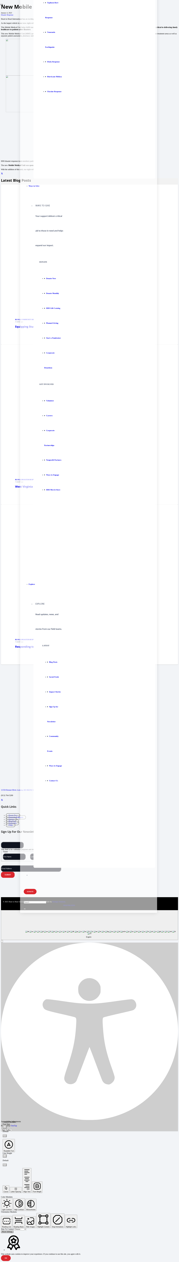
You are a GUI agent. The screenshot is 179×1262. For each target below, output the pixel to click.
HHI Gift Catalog (53, 308)
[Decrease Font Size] (5, 1135)
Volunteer (50, 401)
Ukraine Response (54, 91)
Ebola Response (53, 62)
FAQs (11, 825)
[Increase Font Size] (5, 1126)
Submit (8, 875)
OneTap (14, 1126)
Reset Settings (7, 1232)
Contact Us (53, 781)
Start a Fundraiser (53, 338)
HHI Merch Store (53, 490)
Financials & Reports (16, 817)
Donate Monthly (52, 293)
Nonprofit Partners (53, 460)
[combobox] (89, 925)
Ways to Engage (52, 475)
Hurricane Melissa (54, 77)
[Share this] (2, 174)
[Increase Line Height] (5, 1155)
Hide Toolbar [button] (6, 1130)
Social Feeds (54, 677)
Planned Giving (52, 323)
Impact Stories (55, 692)
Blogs (18, 319)
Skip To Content (7, 1229)
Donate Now (51, 278)
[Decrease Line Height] (5, 1165)
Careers (49, 416)
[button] (2, 941)
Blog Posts (53, 662)
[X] (2, 800)
